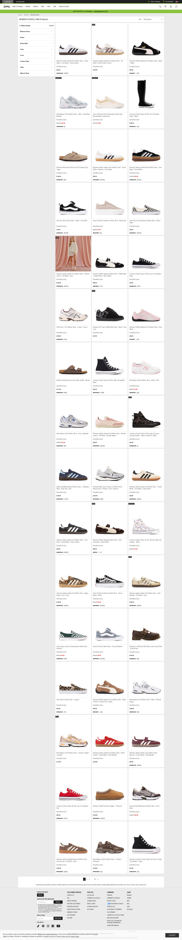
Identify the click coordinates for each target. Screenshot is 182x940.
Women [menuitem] (35, 6)
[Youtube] (59, 925)
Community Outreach (113, 898)
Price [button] (22, 55)
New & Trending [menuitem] (17, 6)
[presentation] (17, 7)
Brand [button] (22, 37)
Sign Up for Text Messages (45, 899)
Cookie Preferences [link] (113, 925)
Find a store (41, 915)
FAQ (68, 898)
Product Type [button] (24, 61)
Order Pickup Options (73, 909)
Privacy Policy (111, 901)
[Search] (160, 6)
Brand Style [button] (24, 43)
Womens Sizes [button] (25, 31)
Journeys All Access (93, 898)
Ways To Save (91, 903)
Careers (109, 895)
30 (95, 879)
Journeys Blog (91, 901)
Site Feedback (71, 915)
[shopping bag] (176, 6)
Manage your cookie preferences (47, 934)
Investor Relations (113, 918)
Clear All (51, 25)
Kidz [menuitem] (48, 6)
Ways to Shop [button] (24, 73)
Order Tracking (155, 1)
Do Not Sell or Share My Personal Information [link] (114, 921)
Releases (130, 909)
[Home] (7, 7)
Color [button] (22, 49)
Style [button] (22, 67)
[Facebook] (53, 925)
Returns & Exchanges (73, 903)
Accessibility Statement (114, 909)
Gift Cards (90, 909)
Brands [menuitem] (28, 6)
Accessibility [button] (169, 1)
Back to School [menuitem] (64, 6)
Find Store (58, 918)
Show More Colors (61, 66)
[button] (177, 2)
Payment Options (72, 912)
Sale (128, 906)
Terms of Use (111, 906)
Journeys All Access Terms (115, 915)
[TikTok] (39, 925)
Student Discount (92, 906)
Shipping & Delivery (73, 906)
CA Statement (111, 912)
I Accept (172, 935)
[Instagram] (49, 925)
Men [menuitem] (42, 6)
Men (128, 901)
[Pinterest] (44, 925)
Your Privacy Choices (116, 903)
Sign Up (40, 895)
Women (129, 898)
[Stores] (165, 6)
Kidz (128, 903)
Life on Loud (90, 895)
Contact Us (70, 895)
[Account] (171, 6)
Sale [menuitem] (54, 6)
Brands (129, 895)
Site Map (69, 918)
